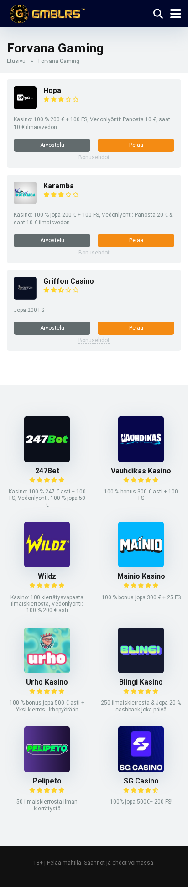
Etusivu (16, 61)
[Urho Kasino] (47, 670)
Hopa (52, 90)
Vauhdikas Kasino (141, 471)
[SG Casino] (141, 769)
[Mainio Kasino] (141, 564)
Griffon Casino (68, 281)
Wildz (47, 576)
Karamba (58, 186)
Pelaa (136, 145)
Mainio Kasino (141, 576)
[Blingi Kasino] (141, 670)
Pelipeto (47, 781)
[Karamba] (25, 201)
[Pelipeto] (47, 769)
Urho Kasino (47, 682)
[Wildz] (47, 564)
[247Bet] (47, 459)
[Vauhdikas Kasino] (141, 459)
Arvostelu (52, 145)
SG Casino (141, 781)
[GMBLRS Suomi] (46, 12)
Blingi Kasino (141, 682)
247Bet (47, 471)
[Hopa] (25, 106)
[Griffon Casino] (25, 297)
